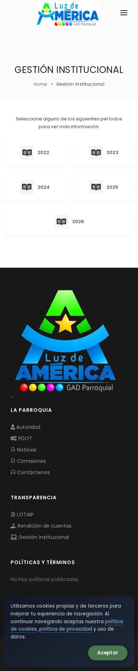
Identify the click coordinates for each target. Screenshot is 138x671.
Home (40, 84)
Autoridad (27, 427)
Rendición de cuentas (43, 525)
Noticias (26, 449)
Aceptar (107, 652)
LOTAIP (25, 514)
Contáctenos (33, 472)
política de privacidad (65, 629)
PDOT (24, 438)
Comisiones (31, 461)
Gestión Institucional (43, 537)
